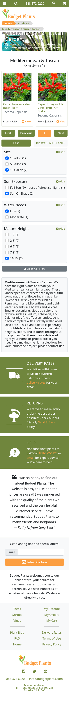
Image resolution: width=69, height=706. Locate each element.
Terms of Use (52, 638)
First (8, 133)
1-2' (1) (14, 235)
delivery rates (36, 383)
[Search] (16, 3)
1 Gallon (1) (18, 158)
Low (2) (15, 211)
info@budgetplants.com (46, 679)
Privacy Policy (51, 644)
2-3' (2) (14, 241)
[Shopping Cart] (64, 3)
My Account (52, 609)
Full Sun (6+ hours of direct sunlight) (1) (37, 188)
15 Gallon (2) (18, 170)
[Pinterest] (45, 671)
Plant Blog (17, 633)
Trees (17, 609)
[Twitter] (34, 671)
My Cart (51, 621)
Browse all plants (50, 143)
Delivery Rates (52, 633)
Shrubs (17, 615)
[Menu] (4, 3)
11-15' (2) (16, 258)
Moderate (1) (19, 217)
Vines (17, 621)
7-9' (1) (14, 252)
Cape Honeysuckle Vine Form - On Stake (50, 107)
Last (16, 143)
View (27, 121)
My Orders (51, 615)
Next (61, 133)
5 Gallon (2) (18, 164)
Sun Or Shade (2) (21, 193)
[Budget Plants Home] (18, 14)
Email (11, 552)
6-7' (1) (14, 246)
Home (8, 23)
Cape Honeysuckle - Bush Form (16, 106)
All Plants (23, 23)
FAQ (17, 638)
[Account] (53, 3)
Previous (26, 133)
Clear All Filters (35, 268)
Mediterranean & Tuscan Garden (21, 29)
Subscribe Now (36, 562)
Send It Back (46, 422)
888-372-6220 (48, 453)
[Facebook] (23, 671)
